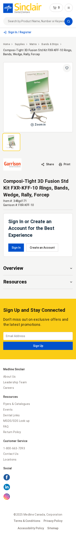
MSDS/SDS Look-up (16, 420)
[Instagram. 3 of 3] (38, 497)
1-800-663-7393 (14, 448)
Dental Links (11, 415)
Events (8, 409)
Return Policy (12, 432)
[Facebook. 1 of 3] (38, 478)
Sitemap (52, 528)
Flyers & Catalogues (16, 404)
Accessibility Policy (31, 528)
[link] (22, 7)
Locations (10, 459)
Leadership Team (15, 382)
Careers (8, 387)
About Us (9, 376)
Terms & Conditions (27, 520)
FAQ (6, 426)
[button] (56, 8)
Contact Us (10, 453)
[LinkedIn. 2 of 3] (38, 488)
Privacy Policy (53, 520)
